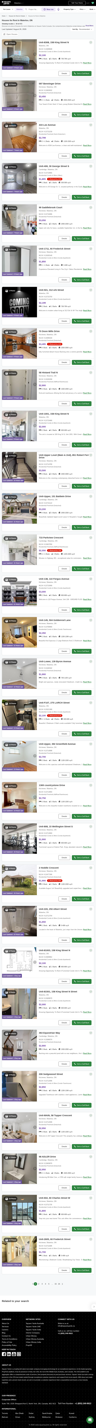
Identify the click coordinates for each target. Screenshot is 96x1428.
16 (59, 1284)
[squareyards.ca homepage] (6, 3)
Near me (50, 9)
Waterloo (17, 3)
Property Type (69, 9)
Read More (89, 26)
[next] (62, 1284)
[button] (93, 3)
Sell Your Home (77, 3)
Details (64, 73)
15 (56, 1284)
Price (82, 9)
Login (88, 3)
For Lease (6, 9)
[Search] (26, 9)
